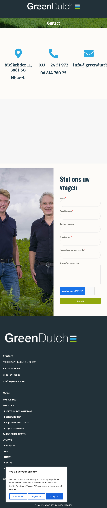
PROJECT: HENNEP (12, 417)
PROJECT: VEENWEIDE (14, 428)
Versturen (80, 300)
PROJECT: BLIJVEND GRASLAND (18, 411)
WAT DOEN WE (9, 400)
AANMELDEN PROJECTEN (14, 434)
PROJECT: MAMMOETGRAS (16, 422)
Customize (18, 496)
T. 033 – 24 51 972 (11, 368)
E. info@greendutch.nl (14, 381)
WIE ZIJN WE (9, 445)
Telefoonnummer (67, 223)
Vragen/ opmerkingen (69, 262)
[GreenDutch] (53, 6)
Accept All (54, 496)
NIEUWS (8, 457)
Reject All (36, 496)
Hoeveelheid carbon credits (72, 249)
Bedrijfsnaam (66, 211)
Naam (63, 198)
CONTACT (9, 462)
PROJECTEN (8, 405)
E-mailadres (66, 236)
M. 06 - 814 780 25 (11, 375)
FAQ (6, 451)
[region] (36, 484)
